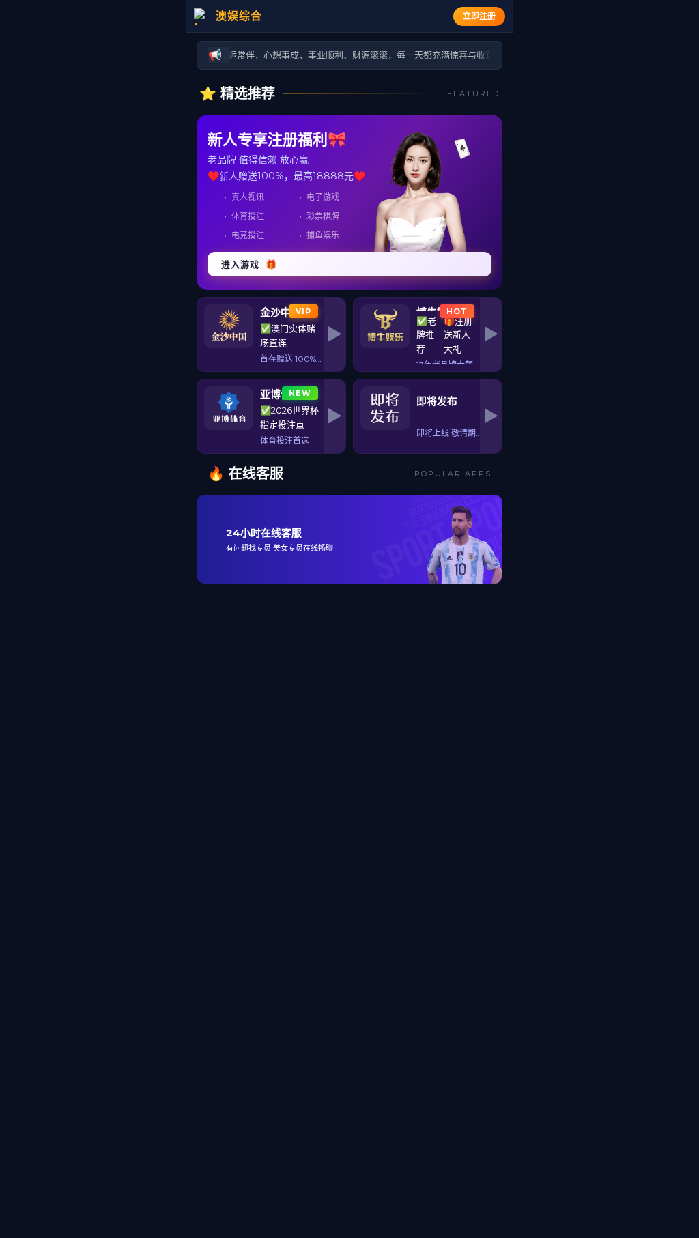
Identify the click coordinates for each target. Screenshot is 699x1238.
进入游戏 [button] (249, 264)
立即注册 (479, 16)
